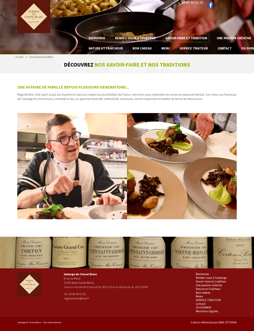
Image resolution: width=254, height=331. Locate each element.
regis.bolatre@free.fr (76, 298)
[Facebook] (210, 5)
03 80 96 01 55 (77, 294)
